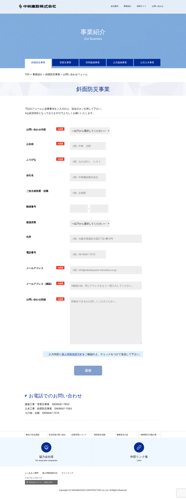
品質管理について (79, 434)
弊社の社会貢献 (32, 434)
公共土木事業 (147, 62)
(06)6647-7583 (63, 408)
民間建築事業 (93, 62)
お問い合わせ (157, 6)
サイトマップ (67, 473)
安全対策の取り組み (57, 434)
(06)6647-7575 (50, 412)
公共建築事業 (120, 62)
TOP (27, 74)
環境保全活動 (99, 434)
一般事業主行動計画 (147, 434)
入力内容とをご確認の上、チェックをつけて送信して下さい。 (95, 354)
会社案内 (114, 6)
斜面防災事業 (38, 62)
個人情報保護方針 (72, 354)
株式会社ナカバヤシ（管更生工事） (41, 482)
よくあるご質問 (31, 473)
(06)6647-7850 (60, 404)
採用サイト (141, 6)
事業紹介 (127, 6)
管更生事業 (65, 62)
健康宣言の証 (122, 434)
